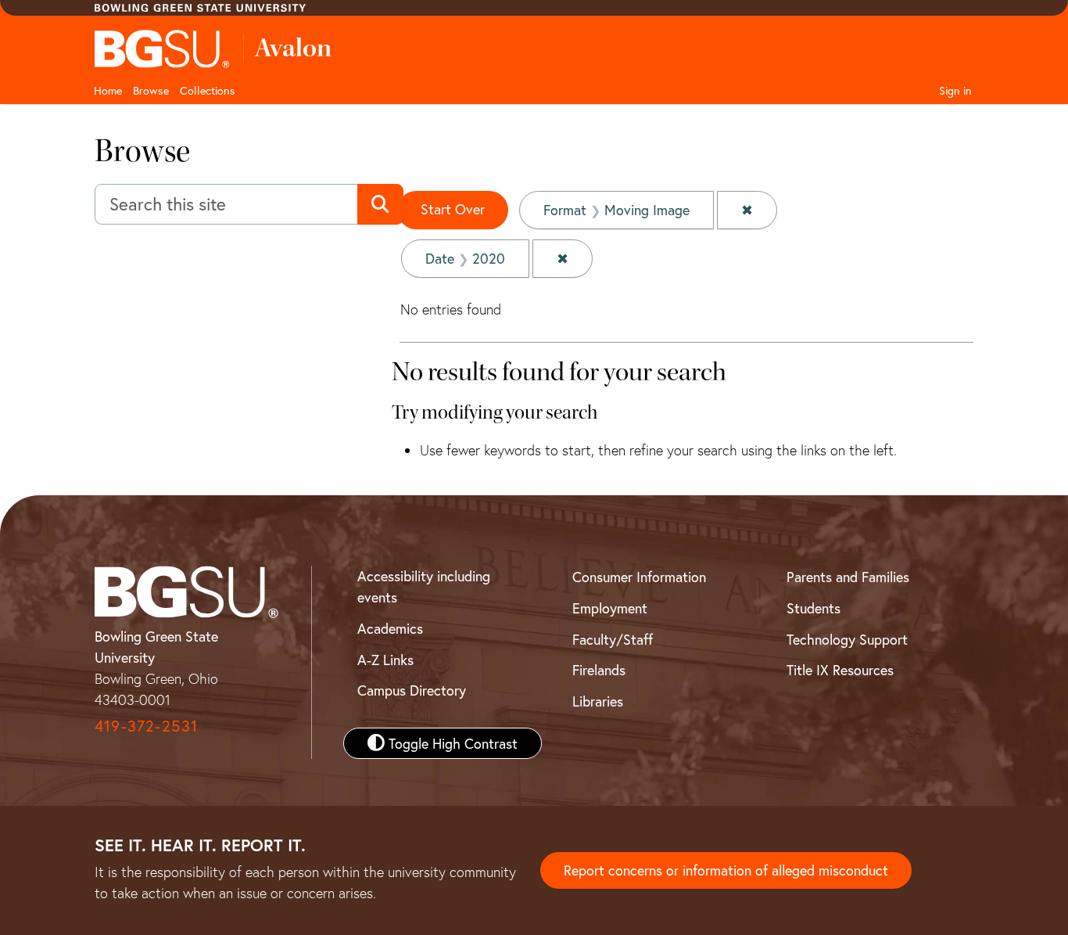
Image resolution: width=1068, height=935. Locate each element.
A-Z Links (385, 659)
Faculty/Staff (612, 639)
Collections (207, 90)
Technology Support (847, 639)
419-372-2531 (146, 725)
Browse (151, 90)
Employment (609, 608)
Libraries (597, 701)
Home (108, 90)
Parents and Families (848, 576)
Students (813, 608)
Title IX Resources (840, 669)
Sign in (955, 90)
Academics (390, 628)
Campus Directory (411, 690)
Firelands (598, 669)
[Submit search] (380, 204)
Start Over (453, 209)
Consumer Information (639, 576)
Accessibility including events (423, 586)
